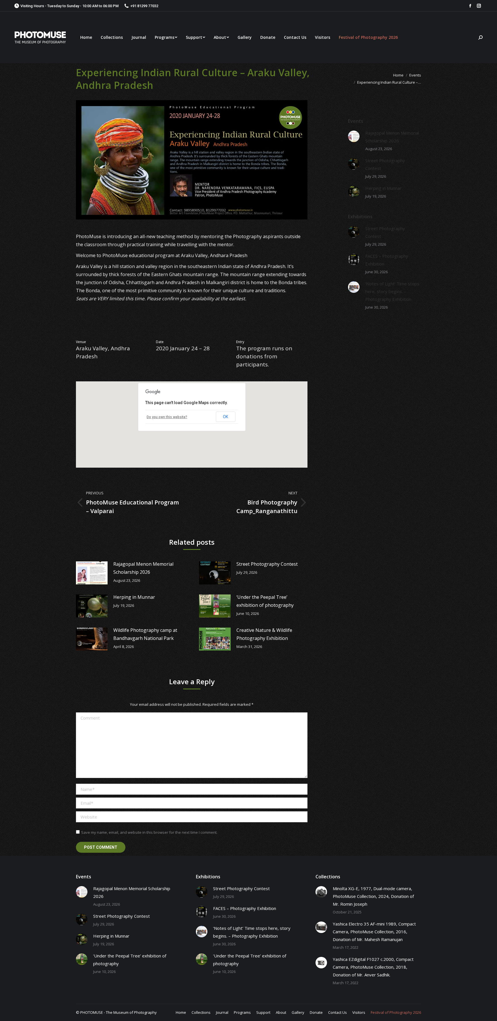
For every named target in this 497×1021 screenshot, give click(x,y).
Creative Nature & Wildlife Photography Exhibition (264, 634)
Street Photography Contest (267, 564)
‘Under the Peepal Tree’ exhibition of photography (265, 601)
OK (225, 416)
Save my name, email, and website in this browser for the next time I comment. (149, 832)
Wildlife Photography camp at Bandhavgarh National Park (145, 634)
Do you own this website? (167, 417)
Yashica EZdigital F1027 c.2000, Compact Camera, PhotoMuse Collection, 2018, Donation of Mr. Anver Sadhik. (373, 967)
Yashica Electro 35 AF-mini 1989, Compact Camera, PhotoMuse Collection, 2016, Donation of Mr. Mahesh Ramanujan (374, 931)
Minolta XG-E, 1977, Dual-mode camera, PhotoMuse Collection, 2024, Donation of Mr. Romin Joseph (373, 896)
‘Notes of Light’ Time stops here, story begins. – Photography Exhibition (392, 291)
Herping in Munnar (134, 597)
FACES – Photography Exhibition (386, 260)
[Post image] (92, 572)
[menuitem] (86, 37)
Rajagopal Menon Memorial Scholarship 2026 (143, 568)
